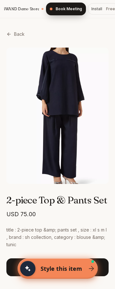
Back (19, 34)
